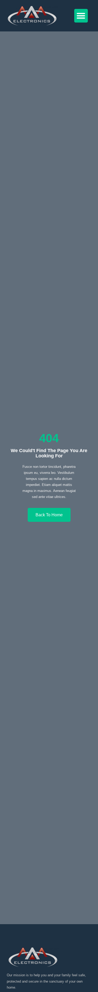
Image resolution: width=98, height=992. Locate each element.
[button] (81, 16)
